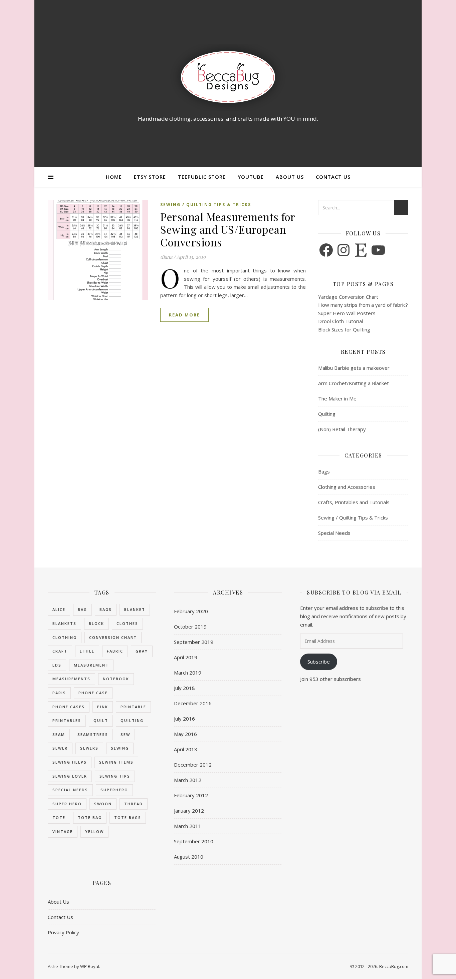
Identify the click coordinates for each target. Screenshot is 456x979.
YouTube (251, 176)
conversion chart (113, 637)
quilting (132, 720)
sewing (120, 748)
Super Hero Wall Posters (347, 313)
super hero (67, 803)
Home (114, 176)
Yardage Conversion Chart (348, 296)
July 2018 (184, 688)
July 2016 (184, 718)
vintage (62, 831)
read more (184, 315)
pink (102, 706)
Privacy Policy (63, 932)
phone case (93, 692)
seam (58, 734)
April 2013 (185, 749)
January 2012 (189, 810)
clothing (64, 637)
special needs (70, 789)
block (96, 623)
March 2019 (187, 672)
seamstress (92, 734)
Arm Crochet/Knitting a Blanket (353, 383)
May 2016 (185, 734)
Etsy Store (150, 176)
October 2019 (190, 626)
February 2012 (191, 795)
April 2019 (185, 657)
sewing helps (69, 762)
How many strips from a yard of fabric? (363, 304)
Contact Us (333, 176)
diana (166, 256)
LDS (56, 665)
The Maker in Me (337, 398)
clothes (127, 623)
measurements (71, 678)
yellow (94, 831)
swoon (103, 803)
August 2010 (188, 856)
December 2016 (193, 703)
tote (58, 817)
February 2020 (191, 611)
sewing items (116, 762)
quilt (100, 720)
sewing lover (69, 776)
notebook (116, 678)
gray (142, 651)
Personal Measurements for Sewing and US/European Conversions (227, 229)
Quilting (326, 413)
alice (58, 609)
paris (59, 692)
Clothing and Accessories (346, 486)
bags (105, 609)
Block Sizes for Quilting (344, 329)
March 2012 (187, 780)
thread (133, 803)
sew (125, 734)
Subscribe (318, 661)
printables (66, 720)
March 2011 (187, 826)
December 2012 (193, 764)
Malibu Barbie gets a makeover (354, 367)
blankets (64, 623)
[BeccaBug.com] (228, 77)
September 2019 (193, 642)
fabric (115, 651)
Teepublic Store (202, 176)
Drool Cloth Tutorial (340, 321)
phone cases (68, 706)
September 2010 (193, 841)
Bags (324, 471)
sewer (60, 748)
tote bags (127, 817)
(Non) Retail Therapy (342, 429)
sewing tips (114, 776)
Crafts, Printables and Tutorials (354, 502)
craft (59, 651)
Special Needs (334, 533)
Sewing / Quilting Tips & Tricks (205, 204)
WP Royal (89, 966)
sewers (89, 748)
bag (82, 609)
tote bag (90, 817)
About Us (290, 176)
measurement (91, 665)
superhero (114, 789)
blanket (134, 609)
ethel (87, 651)
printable (133, 706)
